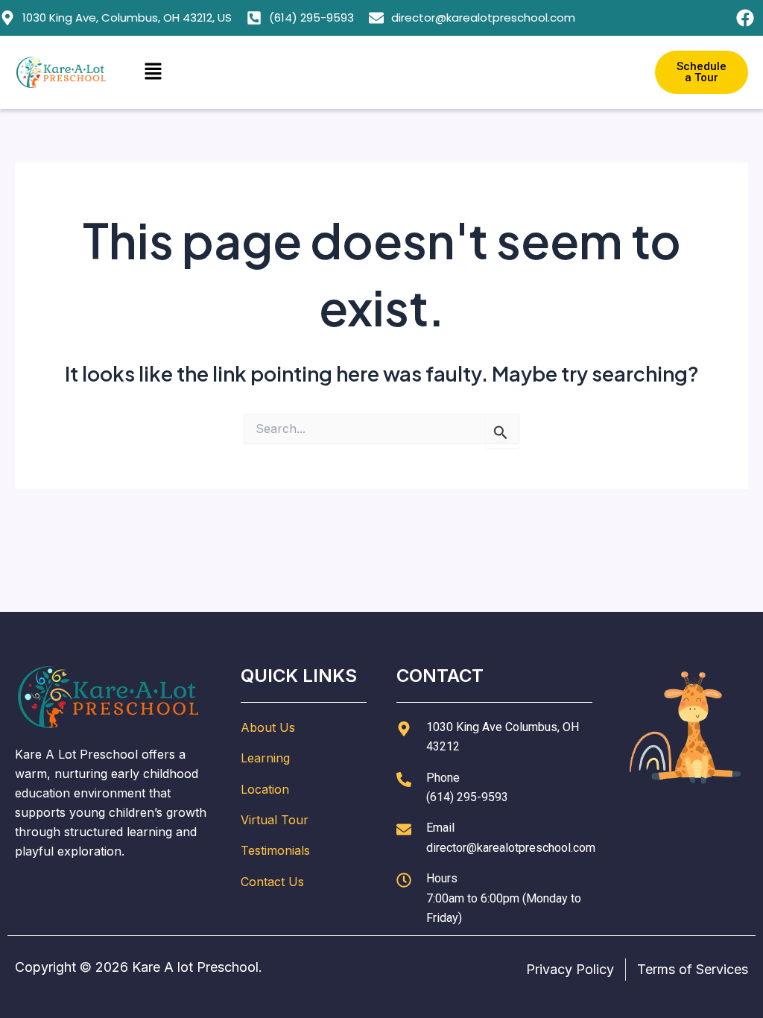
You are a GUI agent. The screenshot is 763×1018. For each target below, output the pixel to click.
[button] (381, 72)
